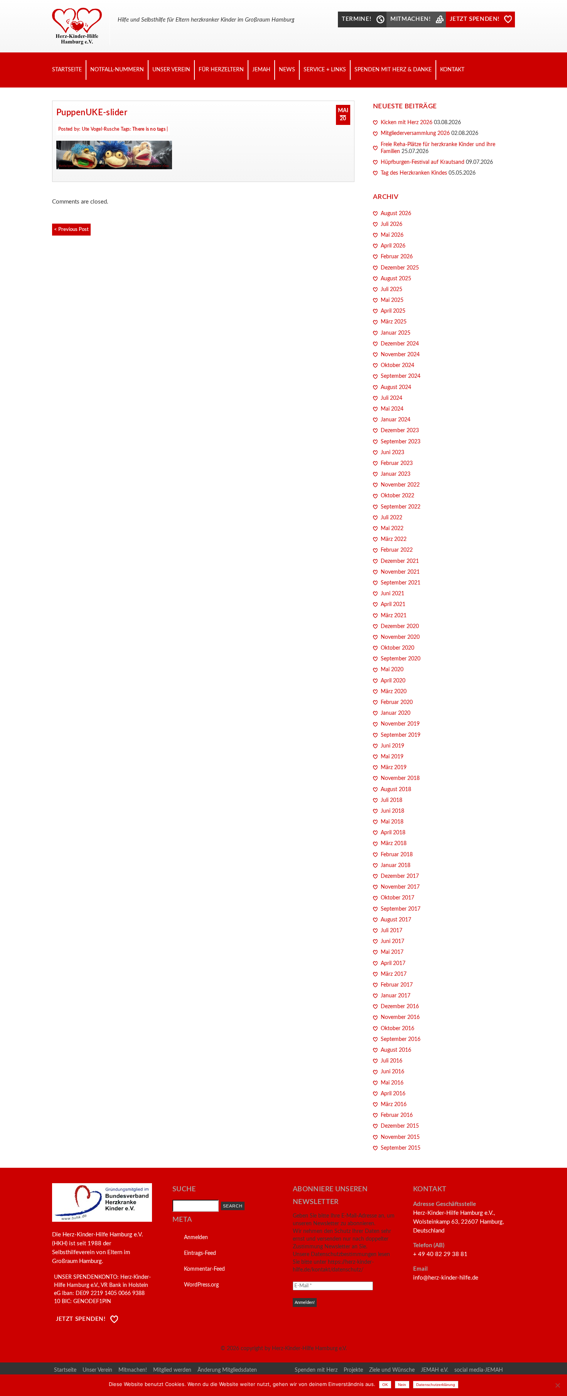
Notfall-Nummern (117, 69)
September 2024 (400, 376)
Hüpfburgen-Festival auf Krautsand (422, 162)
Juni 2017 (392, 941)
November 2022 (400, 485)
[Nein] (557, 1385)
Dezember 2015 (400, 1126)
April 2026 (393, 246)
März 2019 (394, 767)
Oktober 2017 (397, 898)
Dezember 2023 (400, 430)
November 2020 (400, 637)
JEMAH (261, 69)
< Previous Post (71, 229)
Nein (402, 1385)
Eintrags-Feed (200, 1253)
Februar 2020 (397, 702)
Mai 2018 (392, 822)
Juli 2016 (391, 1061)
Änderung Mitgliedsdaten (227, 1370)
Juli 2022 (391, 517)
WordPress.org (201, 1285)
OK (385, 1385)
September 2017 (400, 909)
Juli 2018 (391, 800)
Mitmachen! (132, 1370)
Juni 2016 (392, 1071)
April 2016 (393, 1093)
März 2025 (394, 322)
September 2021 (400, 583)
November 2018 (400, 778)
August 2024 (396, 387)
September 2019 (400, 735)
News (287, 69)
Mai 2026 (392, 235)
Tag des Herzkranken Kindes (414, 173)
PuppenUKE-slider (91, 112)
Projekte (353, 1370)
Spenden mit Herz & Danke (393, 69)
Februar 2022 (397, 550)
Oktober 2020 (397, 648)
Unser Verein (171, 69)
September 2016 (400, 1039)
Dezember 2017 (400, 876)
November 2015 (400, 1137)
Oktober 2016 (397, 1028)
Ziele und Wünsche (392, 1370)
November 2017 (400, 887)
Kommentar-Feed (204, 1269)
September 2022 (400, 507)
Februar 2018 (397, 854)
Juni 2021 (392, 593)
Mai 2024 (392, 409)
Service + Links (325, 69)
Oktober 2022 (397, 495)
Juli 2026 (391, 224)
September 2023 (400, 442)
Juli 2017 (391, 930)
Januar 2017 (395, 996)
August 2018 (396, 789)
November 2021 (400, 572)
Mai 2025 (392, 300)
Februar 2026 (397, 256)
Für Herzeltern (221, 69)
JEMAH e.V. (434, 1370)
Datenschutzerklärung (435, 1385)
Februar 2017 (397, 985)
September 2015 (400, 1148)
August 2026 (396, 213)
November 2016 (400, 1017)
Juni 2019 (392, 746)
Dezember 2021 (400, 561)
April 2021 (393, 604)
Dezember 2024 (400, 344)
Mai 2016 (392, 1083)
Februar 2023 (397, 463)
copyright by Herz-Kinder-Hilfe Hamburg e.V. (294, 1348)
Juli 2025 (391, 289)
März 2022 (394, 539)
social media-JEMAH (478, 1370)
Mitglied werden (172, 1370)
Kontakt (452, 69)
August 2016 (396, 1050)
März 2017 (394, 974)
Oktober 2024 (397, 365)
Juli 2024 (391, 398)
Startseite (67, 69)
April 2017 (393, 963)
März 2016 (394, 1104)
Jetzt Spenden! (81, 1319)
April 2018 (393, 832)
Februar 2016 (397, 1115)
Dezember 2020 (400, 626)
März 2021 (394, 615)
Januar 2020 (395, 713)
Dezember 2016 (400, 1006)
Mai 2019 (392, 756)
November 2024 (400, 354)
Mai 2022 (392, 528)
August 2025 (396, 278)
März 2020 (394, 691)
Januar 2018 (395, 865)
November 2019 (400, 724)
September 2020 (400, 659)
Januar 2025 (395, 333)
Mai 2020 (392, 669)
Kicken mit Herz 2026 (406, 122)
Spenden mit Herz (316, 1370)
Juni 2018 (392, 811)
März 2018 (394, 843)
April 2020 (393, 681)
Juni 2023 (392, 452)
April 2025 (393, 311)
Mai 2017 (392, 952)
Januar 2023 (395, 474)
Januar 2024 (395, 420)
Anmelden (196, 1237)
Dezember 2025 (400, 268)
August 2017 (396, 920)
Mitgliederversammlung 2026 (415, 133)
